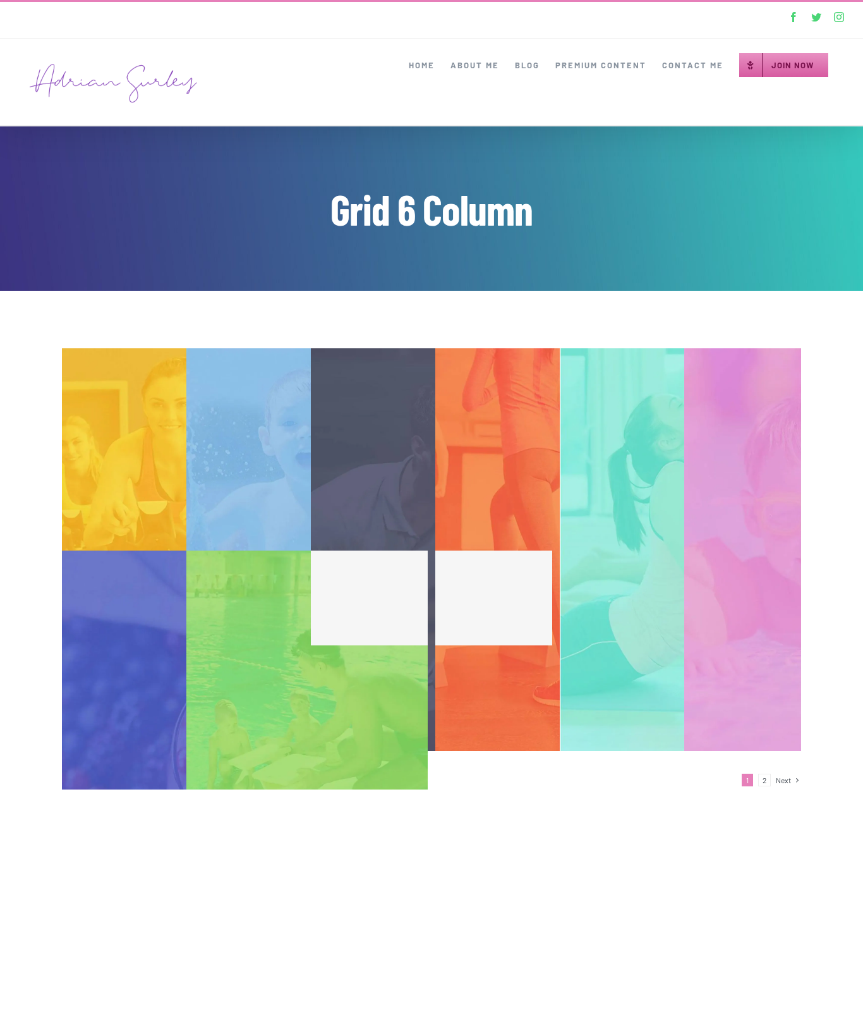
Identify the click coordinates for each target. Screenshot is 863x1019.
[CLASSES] (680, 549)
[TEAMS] (556, 549)
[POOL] (307, 549)
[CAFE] (182, 752)
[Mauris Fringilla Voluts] (556, 598)
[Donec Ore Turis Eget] (431, 598)
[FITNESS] (182, 549)
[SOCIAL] (307, 752)
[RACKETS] (431, 549)
